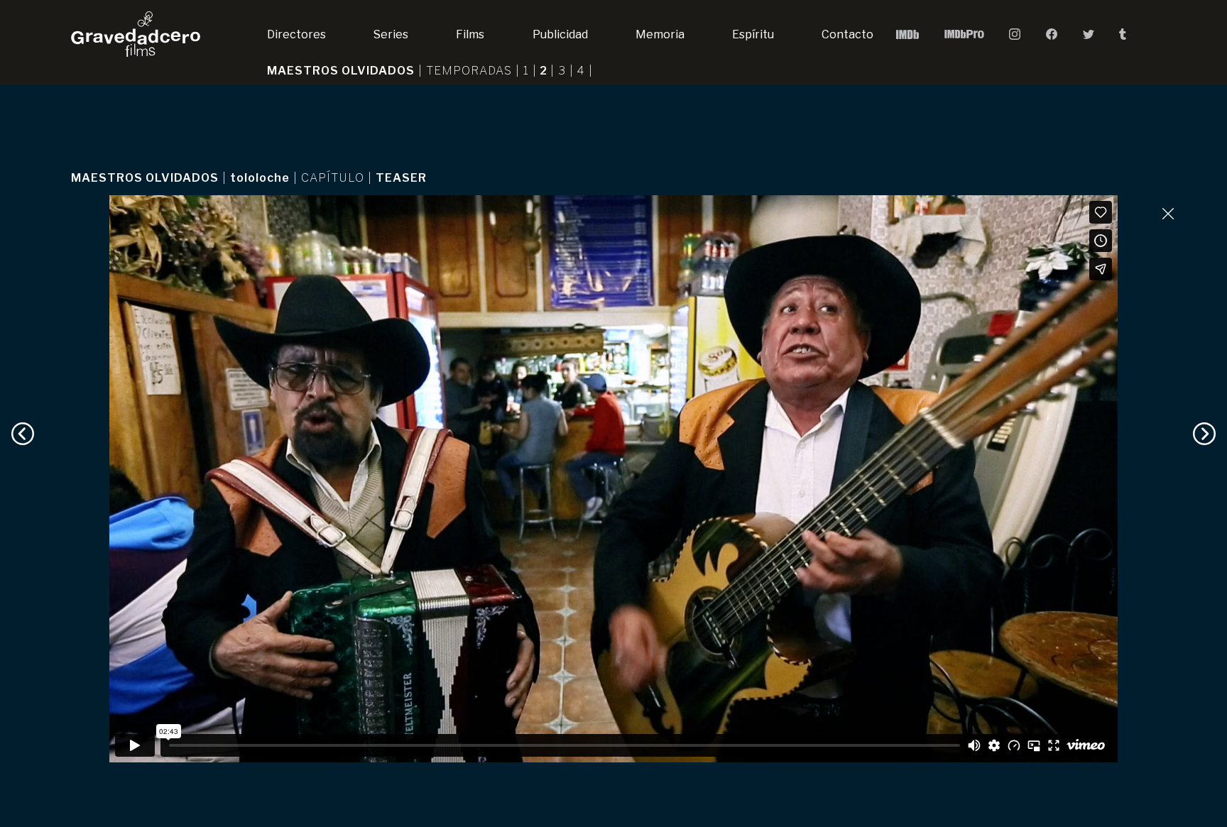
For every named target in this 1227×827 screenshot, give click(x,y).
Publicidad (560, 34)
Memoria (660, 34)
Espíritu (753, 34)
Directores (296, 34)
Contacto (847, 34)
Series (390, 34)
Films (470, 34)
